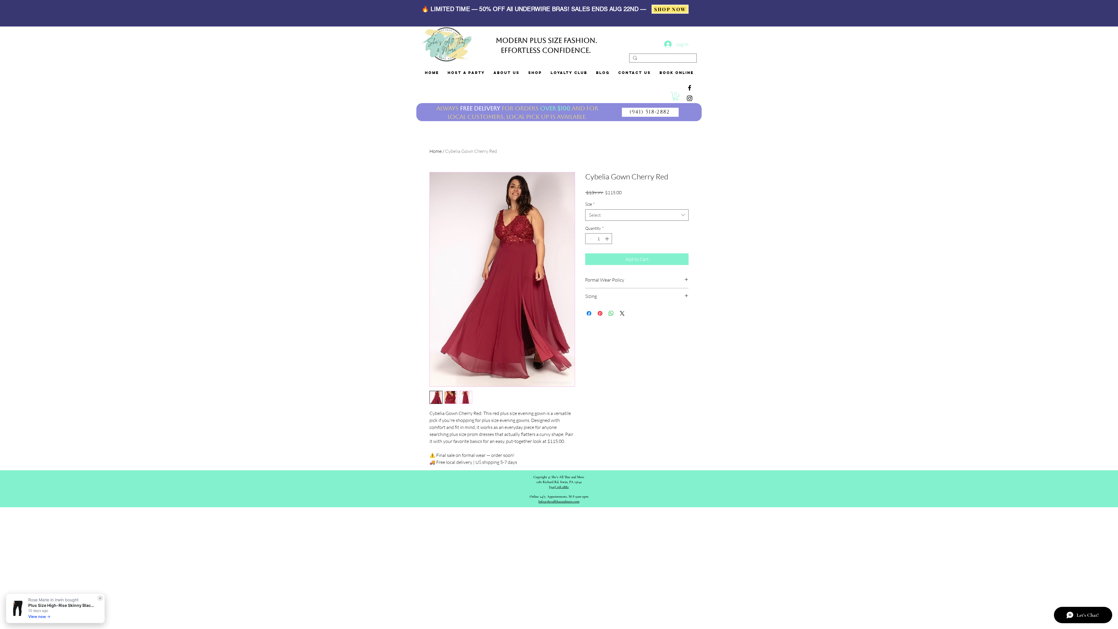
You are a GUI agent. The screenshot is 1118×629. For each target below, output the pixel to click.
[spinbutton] (598, 239)
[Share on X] (622, 313)
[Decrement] (589, 239)
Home (435, 151)
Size (590, 204)
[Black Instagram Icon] (689, 98)
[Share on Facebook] (588, 313)
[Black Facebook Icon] (689, 87)
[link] (676, 96)
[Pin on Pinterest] (600, 313)
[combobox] (637, 215)
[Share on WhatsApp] (611, 313)
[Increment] (607, 239)
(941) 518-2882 (559, 487)
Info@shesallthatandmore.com (558, 501)
